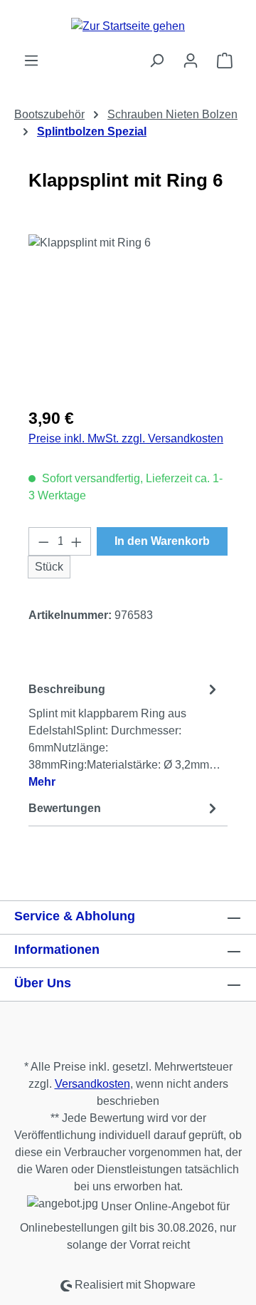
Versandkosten (92, 1084)
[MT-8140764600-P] (128, 314)
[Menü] (31, 60)
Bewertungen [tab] (64, 808)
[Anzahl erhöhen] (77, 541)
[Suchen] (156, 60)
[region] (128, 314)
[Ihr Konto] (191, 60)
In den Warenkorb (162, 541)
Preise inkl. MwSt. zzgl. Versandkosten (125, 438)
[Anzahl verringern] (43, 541)
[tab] (124, 734)
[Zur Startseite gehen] (128, 26)
